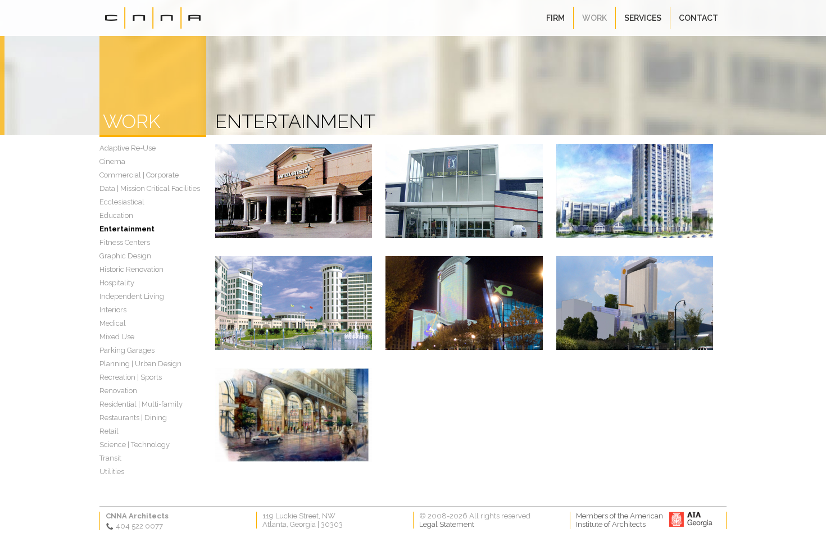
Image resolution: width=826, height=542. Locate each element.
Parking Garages (127, 350)
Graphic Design (125, 256)
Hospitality (116, 283)
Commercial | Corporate (139, 175)
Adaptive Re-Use (127, 148)
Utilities (111, 471)
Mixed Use (116, 337)
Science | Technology (134, 444)
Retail (109, 431)
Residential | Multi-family (141, 404)
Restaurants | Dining (133, 417)
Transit (110, 458)
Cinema (112, 161)
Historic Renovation (131, 269)
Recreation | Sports (130, 377)
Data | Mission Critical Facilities (149, 188)
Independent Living (131, 296)
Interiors (112, 310)
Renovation (118, 390)
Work (594, 17)
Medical (112, 323)
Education (116, 215)
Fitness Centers (124, 242)
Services (642, 17)
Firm (555, 17)
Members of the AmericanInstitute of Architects (619, 520)
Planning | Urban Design (140, 363)
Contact (698, 17)
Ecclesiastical (121, 202)
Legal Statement (446, 524)
